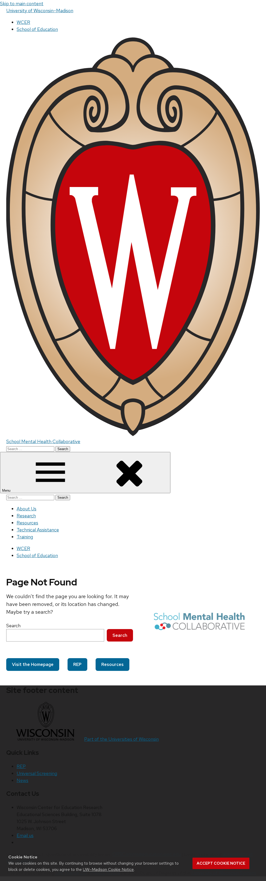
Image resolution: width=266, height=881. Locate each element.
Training (25, 537)
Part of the (121, 739)
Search (13, 626)
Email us (25, 835)
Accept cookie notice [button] (221, 863)
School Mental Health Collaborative (43, 441)
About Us (26, 509)
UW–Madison (39, 11)
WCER (23, 22)
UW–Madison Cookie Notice (108, 869)
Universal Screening (37, 773)
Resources (27, 523)
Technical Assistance (38, 530)
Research (26, 516)
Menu (6, 490)
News (22, 780)
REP (77, 664)
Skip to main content (21, 3)
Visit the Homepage (33, 664)
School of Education (37, 29)
